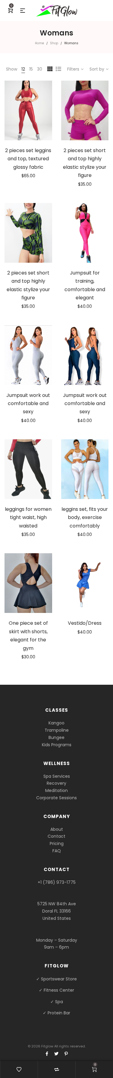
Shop (54, 43)
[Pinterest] (66, 1054)
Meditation (56, 790)
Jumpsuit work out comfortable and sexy (28, 403)
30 (39, 69)
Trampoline (57, 730)
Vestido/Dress (85, 623)
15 (31, 69)
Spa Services (56, 776)
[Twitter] (56, 1054)
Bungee (56, 737)
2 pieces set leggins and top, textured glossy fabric (28, 159)
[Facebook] (47, 1054)
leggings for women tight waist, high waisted (28, 517)
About (56, 829)
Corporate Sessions (56, 798)
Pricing (57, 843)
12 (23, 69)
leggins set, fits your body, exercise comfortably (84, 517)
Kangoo (56, 723)
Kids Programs (56, 745)
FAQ (56, 851)
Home (39, 43)
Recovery (56, 783)
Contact (56, 836)
